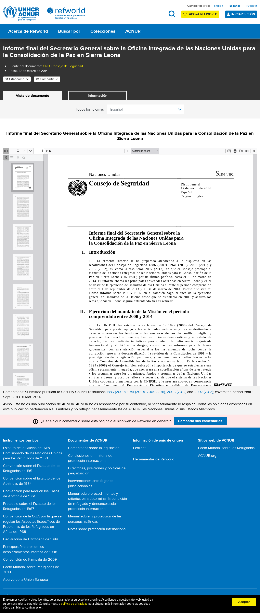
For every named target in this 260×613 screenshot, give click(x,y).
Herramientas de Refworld (153, 459)
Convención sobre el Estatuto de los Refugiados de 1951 (31, 468)
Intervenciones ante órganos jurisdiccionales (90, 483)
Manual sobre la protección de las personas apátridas (94, 519)
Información (97, 95)
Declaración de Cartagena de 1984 (30, 539)
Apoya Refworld (203, 14)
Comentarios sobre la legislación (93, 447)
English (218, 6)
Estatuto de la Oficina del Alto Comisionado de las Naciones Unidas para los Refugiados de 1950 (32, 452)
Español (235, 6)
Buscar (172, 14)
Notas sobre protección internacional (97, 528)
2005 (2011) (155, 391)
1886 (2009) (116, 391)
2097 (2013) (203, 391)
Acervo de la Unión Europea (25, 579)
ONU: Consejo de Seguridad (63, 66)
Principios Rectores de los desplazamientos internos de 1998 (30, 549)
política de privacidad (74, 603)
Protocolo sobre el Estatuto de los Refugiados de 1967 (29, 506)
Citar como (16, 79)
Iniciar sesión (243, 14)
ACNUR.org (207, 455)
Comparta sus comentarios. (200, 420)
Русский (251, 6)
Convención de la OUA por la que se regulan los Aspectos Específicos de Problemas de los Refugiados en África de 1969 (32, 524)
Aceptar (244, 601)
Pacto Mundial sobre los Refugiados (226, 447)
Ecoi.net (139, 447)
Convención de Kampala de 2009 (30, 559)
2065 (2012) (176, 391)
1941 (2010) (136, 391)
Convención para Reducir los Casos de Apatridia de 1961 (31, 493)
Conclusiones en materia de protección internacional (90, 458)
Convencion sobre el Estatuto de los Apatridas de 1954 (31, 481)
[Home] (44, 13)
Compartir (47, 79)
